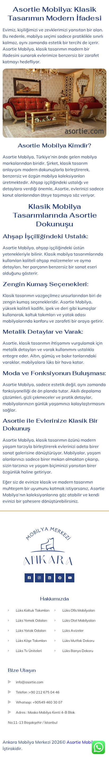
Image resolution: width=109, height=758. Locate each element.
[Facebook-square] (29, 577)
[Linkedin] (49, 577)
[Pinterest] (59, 577)
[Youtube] (70, 577)
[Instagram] (39, 577)
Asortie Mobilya (82, 742)
